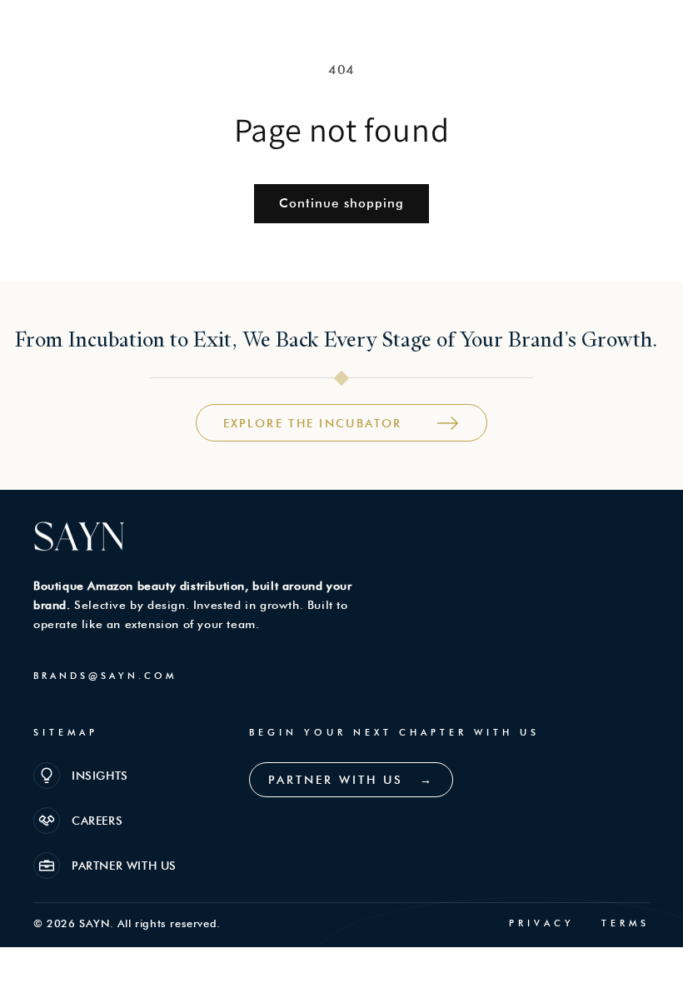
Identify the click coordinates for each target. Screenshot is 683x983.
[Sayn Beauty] (58, 28)
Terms (625, 923)
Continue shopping (341, 203)
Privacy (542, 923)
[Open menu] (648, 28)
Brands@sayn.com (105, 675)
